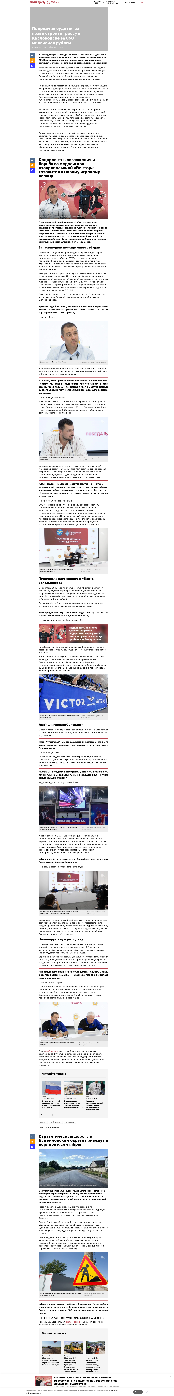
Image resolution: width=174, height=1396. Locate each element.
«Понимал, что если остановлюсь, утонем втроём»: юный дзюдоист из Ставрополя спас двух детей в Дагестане (85, 1380)
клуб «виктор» (56, 1122)
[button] (43, 1381)
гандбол (43, 1122)
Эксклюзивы (130, 2)
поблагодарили (73, 1322)
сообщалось (51, 1051)
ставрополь (70, 1122)
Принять (138, 1392)
